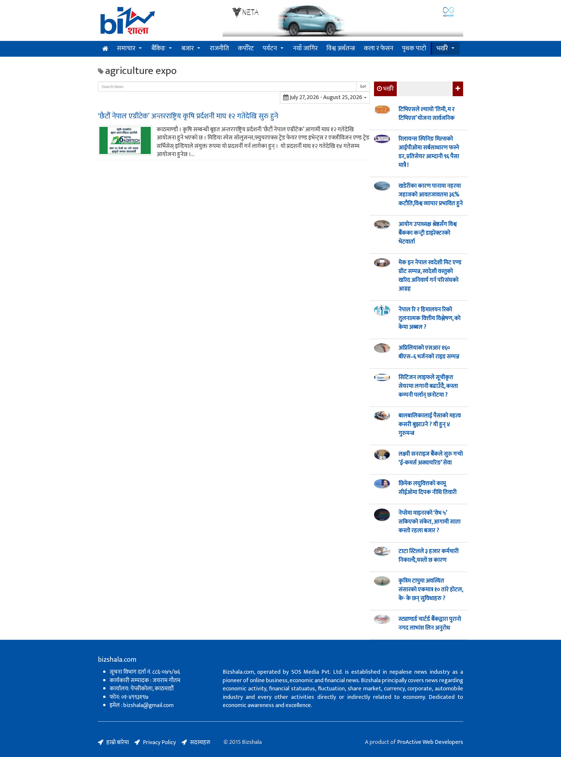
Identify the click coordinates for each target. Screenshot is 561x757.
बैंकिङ (158, 48)
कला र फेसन (378, 48)
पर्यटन (270, 48)
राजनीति (219, 48)
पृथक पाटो (414, 48)
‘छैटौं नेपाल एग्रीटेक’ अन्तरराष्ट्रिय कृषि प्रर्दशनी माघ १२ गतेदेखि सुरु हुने (188, 116)
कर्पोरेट (246, 48)
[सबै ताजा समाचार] (457, 89)
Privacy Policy (159, 742)
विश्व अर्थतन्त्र (340, 48)
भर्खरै (442, 48)
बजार (187, 48)
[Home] (127, 22)
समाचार (126, 48)
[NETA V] (343, 21)
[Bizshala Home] (105, 48)
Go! (363, 86)
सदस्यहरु (200, 742)
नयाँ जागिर (305, 48)
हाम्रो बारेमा (117, 742)
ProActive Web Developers (430, 742)
